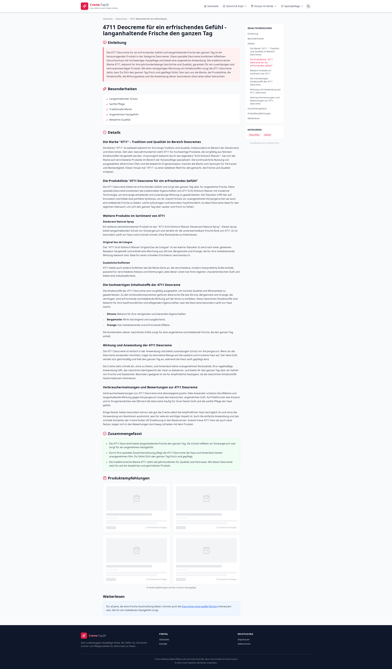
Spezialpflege (292, 6)
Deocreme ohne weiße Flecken (199, 606)
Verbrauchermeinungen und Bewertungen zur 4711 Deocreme (265, 100)
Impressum (243, 639)
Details (251, 43)
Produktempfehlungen (259, 113)
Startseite (213, 6)
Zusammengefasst (257, 108)
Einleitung (253, 33)
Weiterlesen (254, 118)
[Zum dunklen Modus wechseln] (308, 6)
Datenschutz (244, 643)
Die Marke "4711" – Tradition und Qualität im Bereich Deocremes (264, 51)
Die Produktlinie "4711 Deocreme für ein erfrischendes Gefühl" (261, 62)
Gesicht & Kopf (234, 6)
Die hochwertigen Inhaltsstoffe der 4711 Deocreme (261, 81)
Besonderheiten (256, 38)
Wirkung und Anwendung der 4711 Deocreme (265, 91)
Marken (267, 135)
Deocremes (121, 18)
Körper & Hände (263, 6)
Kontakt (163, 643)
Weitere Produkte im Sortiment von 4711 (260, 72)
